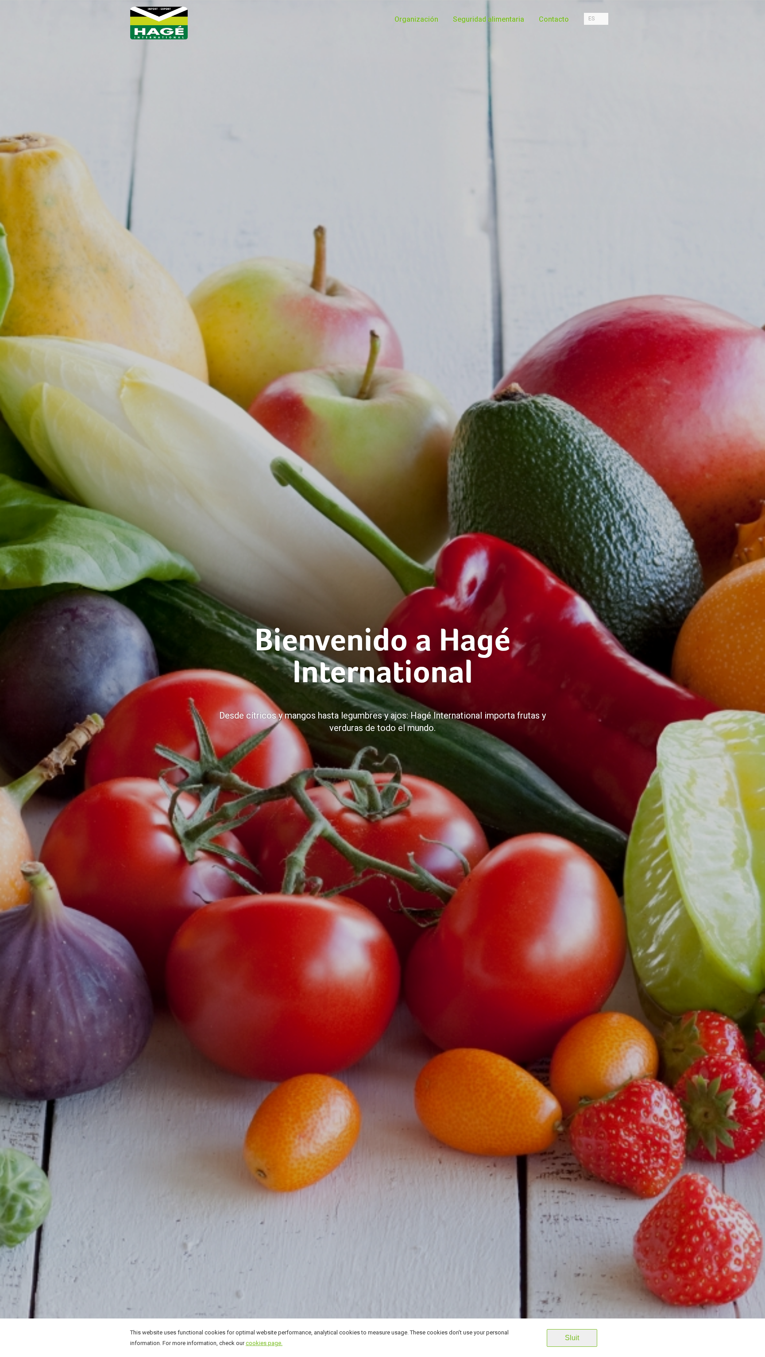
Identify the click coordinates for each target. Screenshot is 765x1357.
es (591, 18)
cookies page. (264, 1343)
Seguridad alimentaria (488, 19)
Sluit (572, 1338)
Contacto (554, 19)
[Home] (159, 29)
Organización (416, 19)
